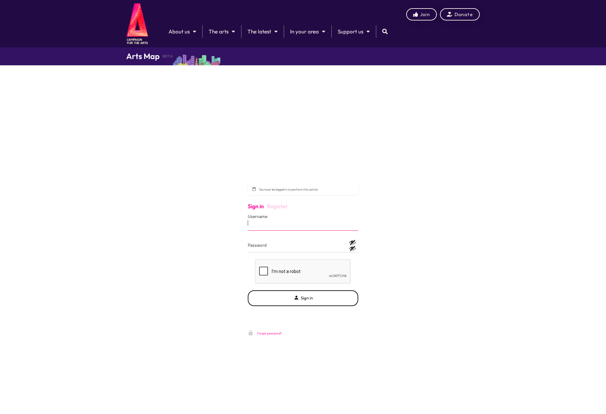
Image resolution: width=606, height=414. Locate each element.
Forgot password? (269, 333)
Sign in (256, 206)
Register (277, 206)
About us (179, 31)
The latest (259, 31)
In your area (304, 31)
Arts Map (143, 56)
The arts (219, 31)
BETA (168, 56)
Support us (350, 31)
